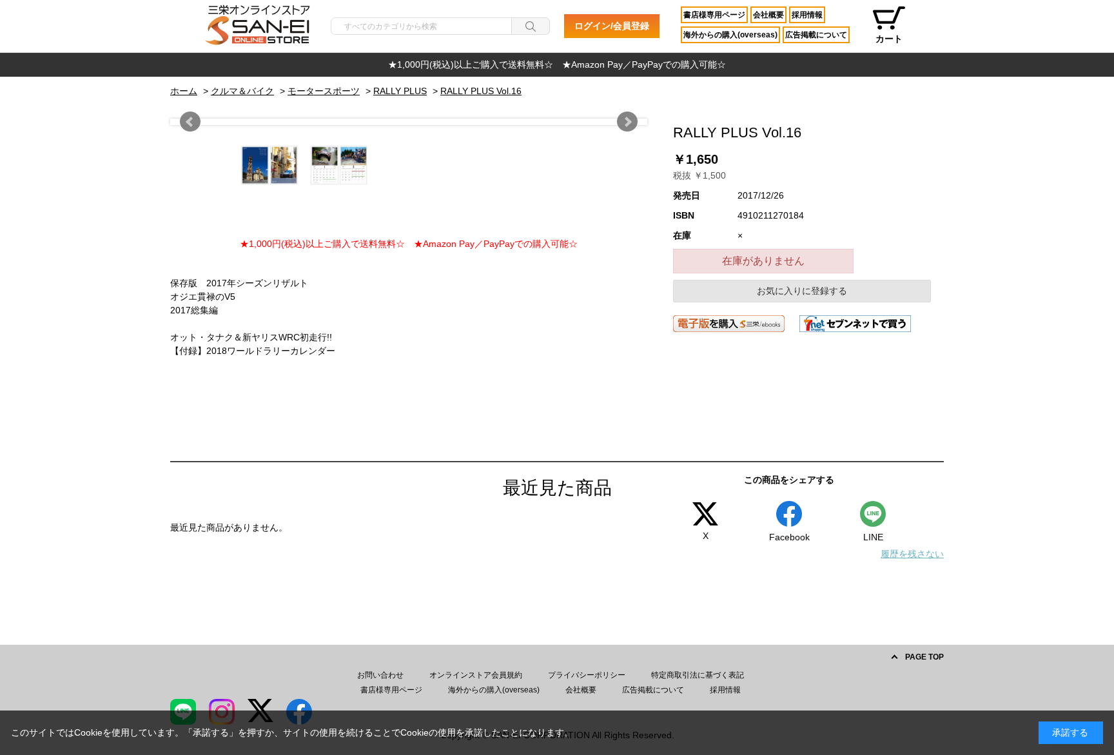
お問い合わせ (380, 675)
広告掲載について (816, 34)
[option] (557, 65)
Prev (190, 122)
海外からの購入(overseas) (730, 34)
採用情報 (807, 14)
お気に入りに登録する (802, 291)
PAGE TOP (924, 657)
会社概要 (768, 14)
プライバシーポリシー (586, 675)
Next (627, 122)
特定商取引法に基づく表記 (697, 675)
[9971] (200, 165)
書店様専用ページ (714, 14)
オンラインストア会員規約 (475, 675)
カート (889, 39)
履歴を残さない (912, 554)
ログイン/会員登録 (611, 26)
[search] (530, 26)
